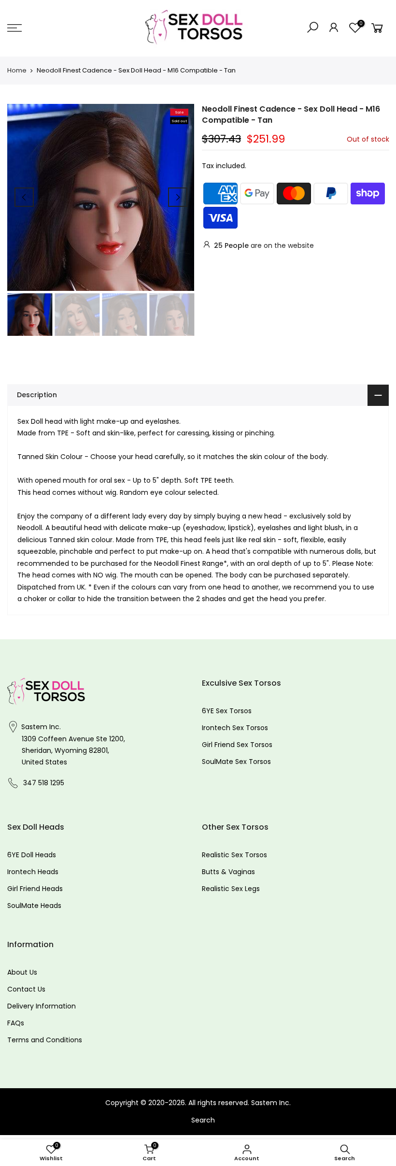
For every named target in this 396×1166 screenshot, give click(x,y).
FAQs (15, 1023)
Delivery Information (41, 1006)
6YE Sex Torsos (227, 711)
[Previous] (24, 197)
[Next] (177, 197)
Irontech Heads (32, 872)
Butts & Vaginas (228, 872)
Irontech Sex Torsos (235, 728)
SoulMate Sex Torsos (236, 761)
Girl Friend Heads (35, 888)
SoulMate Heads (34, 905)
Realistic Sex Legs (231, 888)
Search (203, 1120)
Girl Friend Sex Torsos (237, 744)
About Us (22, 972)
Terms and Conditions (44, 1040)
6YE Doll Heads (31, 855)
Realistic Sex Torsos (234, 855)
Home (17, 70)
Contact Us (26, 989)
